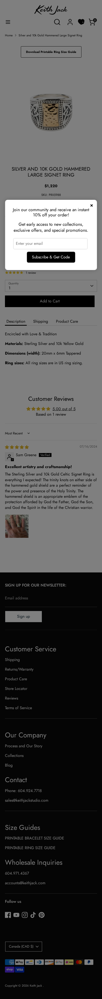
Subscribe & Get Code (51, 257)
